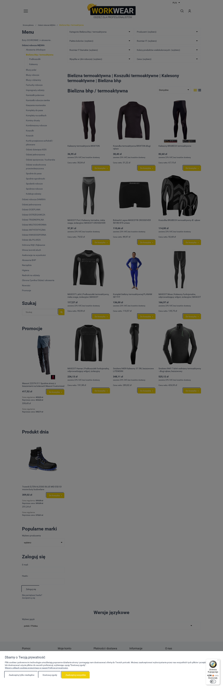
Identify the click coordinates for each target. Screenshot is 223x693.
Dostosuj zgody (50, 675)
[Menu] (218, 661)
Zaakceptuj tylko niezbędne (21, 675)
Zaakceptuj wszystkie (76, 675)
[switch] (213, 681)
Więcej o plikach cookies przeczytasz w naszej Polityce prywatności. (36, 668)
